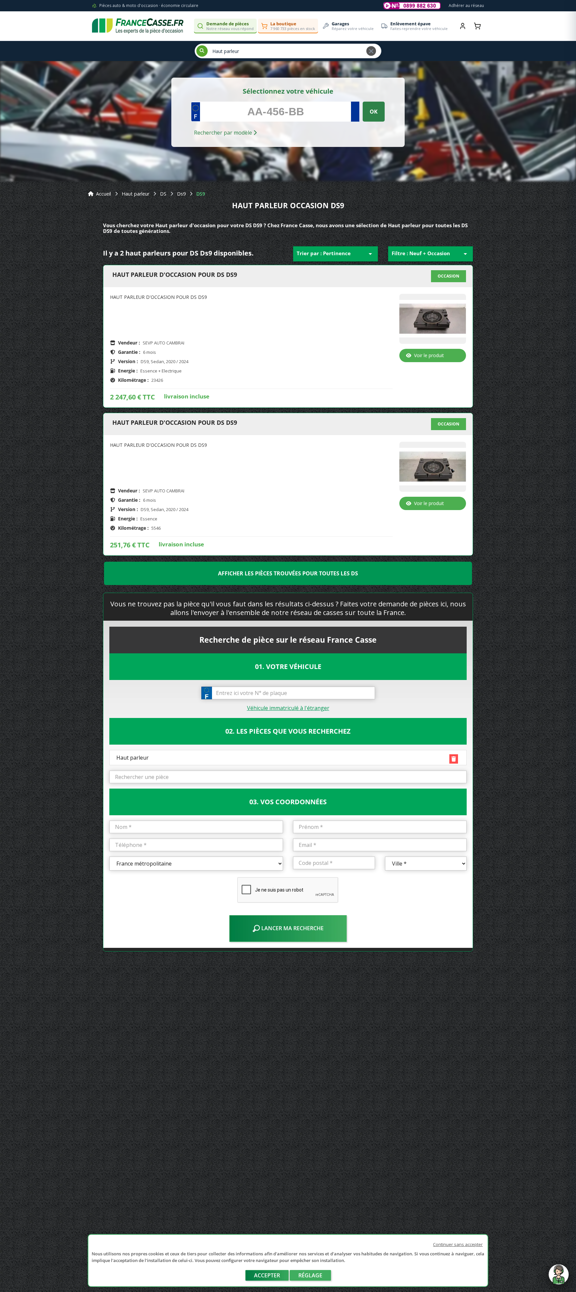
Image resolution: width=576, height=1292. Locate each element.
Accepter (267, 1275)
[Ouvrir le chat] (559, 1278)
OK (374, 111)
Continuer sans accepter (458, 1244)
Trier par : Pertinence (335, 254)
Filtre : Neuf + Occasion (430, 254)
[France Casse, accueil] (137, 26)
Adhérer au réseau (466, 5)
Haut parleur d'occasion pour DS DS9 (174, 275)
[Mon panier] (477, 26)
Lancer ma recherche (292, 928)
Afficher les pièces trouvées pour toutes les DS (288, 573)
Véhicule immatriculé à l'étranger (288, 708)
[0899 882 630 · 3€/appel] (412, 5)
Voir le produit (429, 355)
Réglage (310, 1275)
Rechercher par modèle (223, 132)
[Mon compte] (462, 26)
